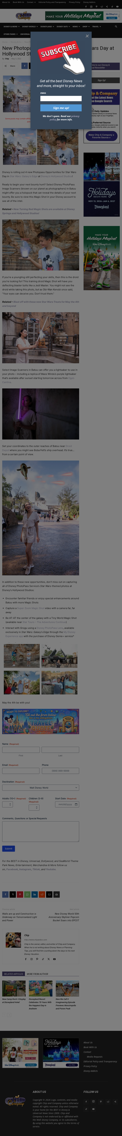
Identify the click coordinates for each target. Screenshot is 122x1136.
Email (43, 93)
